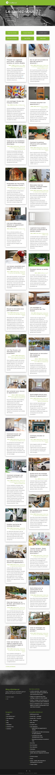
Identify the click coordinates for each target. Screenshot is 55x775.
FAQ (7, 720)
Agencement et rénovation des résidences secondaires (39, 355)
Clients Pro (41, 441)
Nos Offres (27, 38)
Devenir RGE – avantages (35, 716)
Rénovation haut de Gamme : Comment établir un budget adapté (38, 186)
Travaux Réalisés (27, 32)
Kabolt (35, 773)
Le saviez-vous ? (43, 32)
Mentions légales (10, 697)
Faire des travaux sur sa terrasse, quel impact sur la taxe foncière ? (16, 604)
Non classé (45, 234)
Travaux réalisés (33, 764)
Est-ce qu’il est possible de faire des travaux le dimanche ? (39, 61)
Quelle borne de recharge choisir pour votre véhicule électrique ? (39, 475)
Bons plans (41, 149)
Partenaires (8, 724)
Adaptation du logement (42, 106)
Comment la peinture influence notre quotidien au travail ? (38, 144)
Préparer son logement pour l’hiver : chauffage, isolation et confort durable (16, 61)
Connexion (8, 728)
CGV (7, 699)
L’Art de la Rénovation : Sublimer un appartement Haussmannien (15, 225)
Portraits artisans (12, 38)
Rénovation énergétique (20, 66)
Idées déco (10, 20)
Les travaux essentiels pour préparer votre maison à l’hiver (16, 268)
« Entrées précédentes (10, 666)
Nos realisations (33, 747)
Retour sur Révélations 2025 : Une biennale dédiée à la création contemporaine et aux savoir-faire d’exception (39, 705)
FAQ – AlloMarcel (34, 720)
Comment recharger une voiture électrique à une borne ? (15, 477)
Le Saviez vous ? (19, 65)
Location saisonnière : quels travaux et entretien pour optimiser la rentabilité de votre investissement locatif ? (39, 693)
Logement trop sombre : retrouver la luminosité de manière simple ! (38, 229)
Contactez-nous (10, 726)
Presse (31, 758)
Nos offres (32, 743)
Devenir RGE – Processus (35, 718)
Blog (7, 722)
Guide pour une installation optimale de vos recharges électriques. (15, 142)
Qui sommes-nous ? (10, 716)
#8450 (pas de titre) (34, 714)
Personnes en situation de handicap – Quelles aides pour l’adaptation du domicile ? (39, 753)
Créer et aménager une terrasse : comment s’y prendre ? (37, 629)
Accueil (7, 714)
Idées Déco (15, 105)
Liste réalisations (34, 726)
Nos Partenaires (33, 745)
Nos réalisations (10, 718)
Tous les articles (12, 32)
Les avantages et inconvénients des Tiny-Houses (38, 309)
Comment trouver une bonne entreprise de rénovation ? (14, 435)
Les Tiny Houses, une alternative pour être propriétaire (14, 351)
